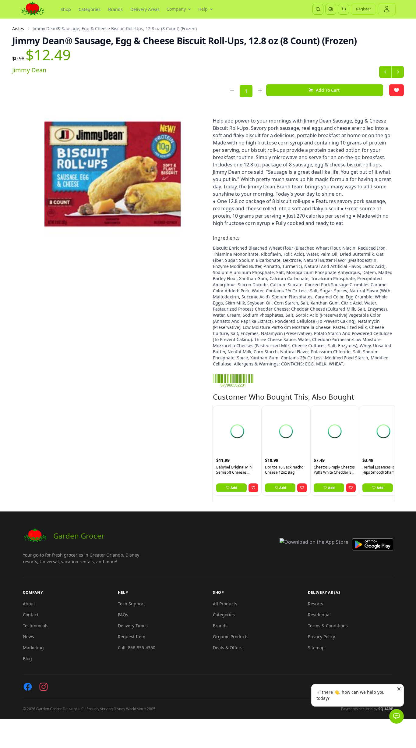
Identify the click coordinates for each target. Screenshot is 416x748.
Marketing (33, 647)
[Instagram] (43, 687)
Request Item (131, 636)
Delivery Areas (145, 9)
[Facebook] (28, 687)
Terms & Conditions (328, 626)
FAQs (123, 615)
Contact (30, 615)
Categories (89, 9)
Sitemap (316, 647)
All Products (225, 604)
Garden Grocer (78, 536)
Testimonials (35, 626)
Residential (319, 615)
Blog (27, 658)
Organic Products (231, 636)
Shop (66, 9)
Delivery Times (133, 626)
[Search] (317, 9)
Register (363, 9)
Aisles (18, 28)
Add (234, 487)
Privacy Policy (321, 636)
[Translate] (330, 9)
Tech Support (131, 604)
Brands (115, 9)
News (28, 636)
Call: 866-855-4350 (136, 647)
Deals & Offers (227, 647)
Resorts (315, 604)
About (29, 604)
